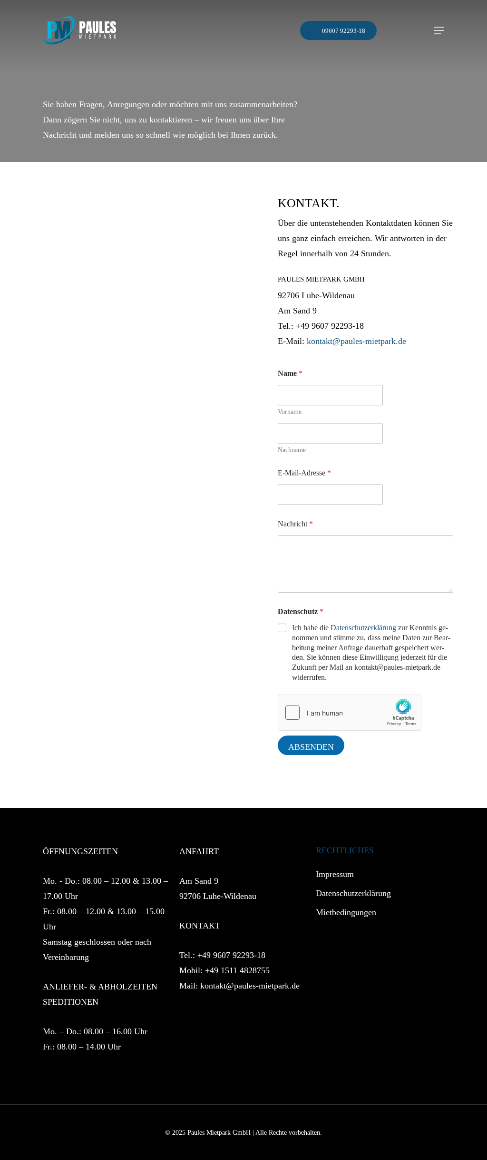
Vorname (290, 411)
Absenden (311, 747)
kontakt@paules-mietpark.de (356, 341)
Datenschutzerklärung (363, 628)
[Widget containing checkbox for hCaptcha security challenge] (349, 713)
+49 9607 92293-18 (231, 955)
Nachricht (295, 524)
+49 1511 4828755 (237, 970)
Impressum (335, 874)
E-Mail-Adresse (304, 473)
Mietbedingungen (346, 912)
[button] (439, 30)
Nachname (292, 450)
